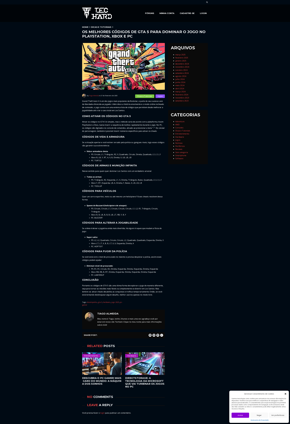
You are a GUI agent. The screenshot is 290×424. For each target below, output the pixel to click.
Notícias (178, 143)
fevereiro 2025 (181, 57)
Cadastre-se (187, 13)
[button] (285, 394)
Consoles (179, 127)
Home (85, 27)
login (102, 413)
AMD (177, 124)
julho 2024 (179, 79)
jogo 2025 (115, 302)
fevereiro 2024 (181, 94)
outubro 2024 (181, 70)
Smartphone (180, 155)
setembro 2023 (181, 101)
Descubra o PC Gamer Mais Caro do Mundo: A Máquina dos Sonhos (101, 381)
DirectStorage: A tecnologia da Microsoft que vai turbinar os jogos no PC (144, 382)
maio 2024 (179, 85)
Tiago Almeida (94, 96)
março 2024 (180, 91)
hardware (106, 302)
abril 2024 (179, 88)
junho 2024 (180, 82)
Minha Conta (167, 13)
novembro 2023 (182, 97)
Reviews (178, 149)
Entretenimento (182, 134)
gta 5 (100, 302)
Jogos (160, 96)
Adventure (179, 121)
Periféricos (180, 146)
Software (179, 158)
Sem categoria (181, 152)
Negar (259, 415)
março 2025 (180, 54)
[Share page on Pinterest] (153, 335)
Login (203, 13)
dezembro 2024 (182, 64)
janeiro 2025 (180, 61)
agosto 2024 (180, 76)
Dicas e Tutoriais (101, 27)
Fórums (149, 13)
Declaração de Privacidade (260, 420)
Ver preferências (277, 415)
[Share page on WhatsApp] (161, 335)
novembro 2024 (182, 67)
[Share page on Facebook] (150, 335)
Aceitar (240, 415)
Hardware (179, 137)
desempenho (92, 302)
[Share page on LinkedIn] (157, 335)
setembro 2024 (181, 73)
